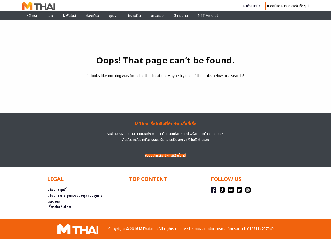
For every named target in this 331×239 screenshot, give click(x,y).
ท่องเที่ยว (92, 15)
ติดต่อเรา (54, 201)
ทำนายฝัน (134, 15)
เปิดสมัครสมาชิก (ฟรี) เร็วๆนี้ (165, 155)
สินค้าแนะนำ (251, 6)
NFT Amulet (208, 15)
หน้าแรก (32, 15)
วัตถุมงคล (181, 15)
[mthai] (38, 5)
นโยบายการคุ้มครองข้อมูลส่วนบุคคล (75, 195)
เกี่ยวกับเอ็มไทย (59, 207)
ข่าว (50, 15)
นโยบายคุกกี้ (56, 189)
